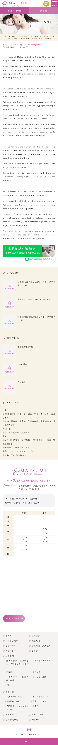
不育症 (9, 672)
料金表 (36, 706)
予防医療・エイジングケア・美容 (17, 708)
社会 (5, 410)
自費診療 (10, 692)
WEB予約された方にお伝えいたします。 (30, 480)
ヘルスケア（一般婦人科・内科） (17, 678)
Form (30, 741)
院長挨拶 (36, 636)
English (35, 720)
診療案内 (10, 656)
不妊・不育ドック (40, 697)
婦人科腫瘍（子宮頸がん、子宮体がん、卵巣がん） (17, 664)
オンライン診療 (39, 677)
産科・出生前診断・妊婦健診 (16, 432)
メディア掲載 (38, 714)
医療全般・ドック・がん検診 (16, 447)
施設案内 (36, 641)
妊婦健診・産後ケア (41, 661)
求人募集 (10, 714)
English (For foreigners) (15, 455)
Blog (45, 11)
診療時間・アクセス (41, 646)
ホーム (9, 636)
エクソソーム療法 (14, 697)
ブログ (35, 651)
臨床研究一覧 (12, 720)
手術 (8, 685)
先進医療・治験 (13, 701)
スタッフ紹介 (12, 641)
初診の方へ (11, 646)
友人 (5, 436)
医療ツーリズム (39, 701)
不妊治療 (37, 672)
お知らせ (7, 429)
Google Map (12, 618)
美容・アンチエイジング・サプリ (18, 451)
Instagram (15, 11)
